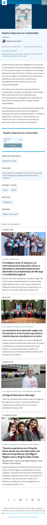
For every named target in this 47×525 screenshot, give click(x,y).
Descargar (13, 145)
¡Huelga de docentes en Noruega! (23, 384)
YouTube (20, 499)
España (14, 190)
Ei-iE (3, 3)
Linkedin (38, 499)
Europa (5, 190)
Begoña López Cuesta (10, 214)
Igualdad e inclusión (10, 161)
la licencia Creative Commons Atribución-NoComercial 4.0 (25, 513)
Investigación (7, 202)
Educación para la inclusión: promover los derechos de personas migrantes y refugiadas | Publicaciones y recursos (22, 175)
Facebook (8, 499)
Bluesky (32, 499)
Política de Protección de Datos (27, 517)
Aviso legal (12, 517)
